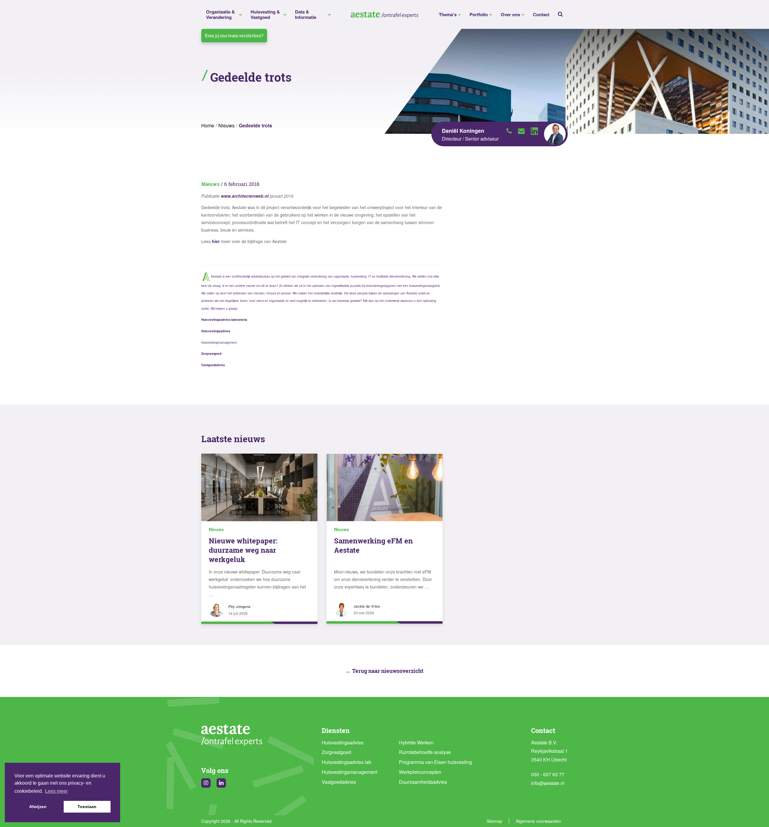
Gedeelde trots (255, 125)
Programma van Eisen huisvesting (435, 762)
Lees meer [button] (56, 791)
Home (207, 125)
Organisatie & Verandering (220, 14)
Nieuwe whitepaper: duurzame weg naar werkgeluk (243, 550)
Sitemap (494, 821)
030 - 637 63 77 (547, 774)
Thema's (448, 14)
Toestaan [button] (87, 806)
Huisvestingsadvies (342, 742)
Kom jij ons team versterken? (234, 35)
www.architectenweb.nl (245, 196)
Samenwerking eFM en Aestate (373, 545)
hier (216, 241)
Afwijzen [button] (38, 806)
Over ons (510, 14)
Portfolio (479, 14)
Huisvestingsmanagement (349, 771)
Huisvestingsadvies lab (346, 762)
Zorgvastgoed (336, 752)
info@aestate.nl (547, 783)
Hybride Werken (416, 742)
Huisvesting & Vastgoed (265, 14)
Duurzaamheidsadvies (423, 781)
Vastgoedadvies (339, 781)
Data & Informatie (305, 14)
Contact (541, 14)
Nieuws (226, 125)
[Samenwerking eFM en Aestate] (384, 487)
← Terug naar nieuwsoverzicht (384, 670)
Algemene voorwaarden (538, 821)
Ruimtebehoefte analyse (425, 752)
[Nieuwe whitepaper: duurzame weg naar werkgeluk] (259, 487)
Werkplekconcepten (420, 771)
